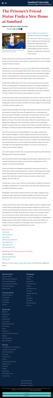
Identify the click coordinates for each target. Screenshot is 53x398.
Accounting (29, 276)
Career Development (7, 352)
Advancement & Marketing (9, 279)
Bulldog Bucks (6, 314)
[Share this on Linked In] (19, 29)
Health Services (6, 364)
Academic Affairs (6, 276)
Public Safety (5, 371)
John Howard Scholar (26, 68)
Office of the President (8, 286)
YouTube (4, 304)
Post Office (5, 366)
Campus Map (5, 319)
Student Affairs (6, 288)
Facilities (4, 359)
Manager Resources (31, 293)
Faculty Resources (31, 284)
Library (4, 328)
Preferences (26, 395)
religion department (7, 244)
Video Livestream (6, 340)
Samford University (7, 234)
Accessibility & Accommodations (11, 347)
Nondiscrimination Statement (10, 333)
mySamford (5, 331)
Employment (29, 281)
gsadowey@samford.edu (9, 256)
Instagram (29, 263)
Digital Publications (7, 295)
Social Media (5, 302)
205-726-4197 (6, 259)
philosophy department (8, 247)
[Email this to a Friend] (14, 29)
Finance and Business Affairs (9, 284)
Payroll (28, 296)
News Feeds (5, 300)
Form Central (5, 326)
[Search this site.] (5, 3)
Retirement (29, 300)
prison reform (6, 237)
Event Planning (6, 357)
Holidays (28, 286)
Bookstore (5, 312)
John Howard (46, 38)
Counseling (5, 354)
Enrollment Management (9, 281)
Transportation (6, 376)
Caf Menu (4, 316)
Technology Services (7, 373)
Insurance (29, 291)
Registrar (4, 336)
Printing (4, 368)
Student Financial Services (9, 361)
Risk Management (31, 303)
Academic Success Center (9, 349)
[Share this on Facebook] (17, 29)
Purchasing (29, 298)
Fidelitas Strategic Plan (8, 324)
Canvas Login (5, 321)
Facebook (15, 263)
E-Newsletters (6, 297)
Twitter (11, 263)
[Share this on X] (21, 29)
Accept (26, 393)
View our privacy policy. (35, 389)
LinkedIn (21, 263)
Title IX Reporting (6, 338)
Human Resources (31, 288)
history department (7, 242)
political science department (9, 239)
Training (28, 305)
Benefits (28, 279)
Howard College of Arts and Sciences (37, 33)
